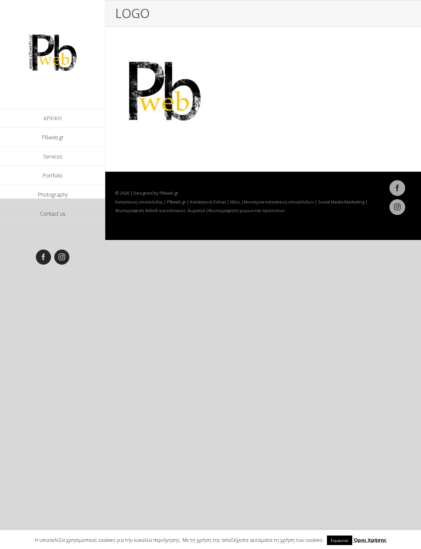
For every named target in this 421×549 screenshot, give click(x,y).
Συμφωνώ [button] (339, 540)
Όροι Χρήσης (370, 540)
